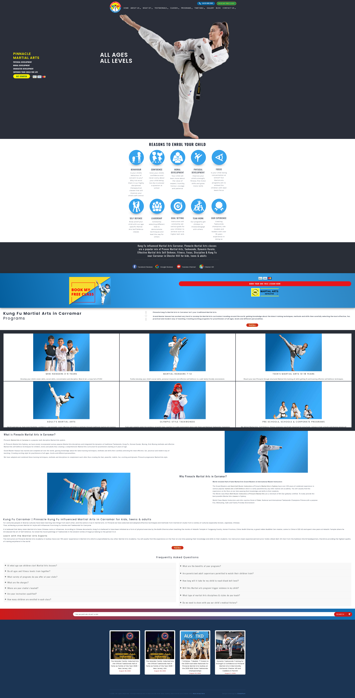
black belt (234, 486)
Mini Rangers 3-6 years (61, 373)
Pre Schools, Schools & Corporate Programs (293, 421)
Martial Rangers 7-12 (177, 373)
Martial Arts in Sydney (269, 486)
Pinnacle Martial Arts (257, 494)
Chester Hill (209, 267)
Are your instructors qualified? (22, 594)
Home (126, 8)
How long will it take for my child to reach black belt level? (211, 580)
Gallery (210, 8)
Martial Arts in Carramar (177, 312)
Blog (218, 8)
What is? (147, 8)
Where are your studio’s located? (23, 588)
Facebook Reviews (145, 267)
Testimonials (161, 8)
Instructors (248, 486)
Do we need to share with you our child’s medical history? (210, 602)
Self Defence (240, 488)
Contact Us (228, 8)
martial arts (229, 488)
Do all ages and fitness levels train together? (29, 571)
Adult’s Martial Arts (61, 421)
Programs (186, 8)
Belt (231, 494)
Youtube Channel (189, 267)
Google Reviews (166, 267)
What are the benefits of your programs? (202, 566)
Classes (174, 8)
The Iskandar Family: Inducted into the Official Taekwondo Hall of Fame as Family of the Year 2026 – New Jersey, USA (125, 664)
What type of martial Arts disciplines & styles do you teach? (211, 595)
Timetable (198, 8)
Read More (252, 325)
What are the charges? (18, 582)
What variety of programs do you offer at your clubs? (32, 577)
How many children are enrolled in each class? (29, 599)
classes (235, 496)
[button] (90, 565)
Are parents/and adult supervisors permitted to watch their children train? (218, 573)
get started (21, 76)
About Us (135, 8)
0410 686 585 (207, 3)
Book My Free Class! (226, 3)
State (259, 500)
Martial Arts (208, 316)
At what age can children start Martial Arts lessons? (32, 565)
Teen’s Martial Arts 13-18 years (294, 373)
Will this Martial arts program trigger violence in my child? (211, 588)
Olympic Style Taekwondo (177, 421)
